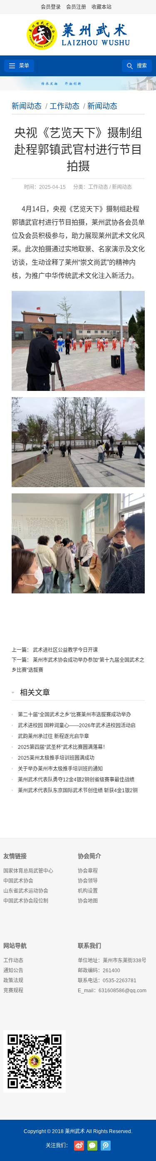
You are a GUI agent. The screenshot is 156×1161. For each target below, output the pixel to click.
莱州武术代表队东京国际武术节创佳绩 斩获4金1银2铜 (78, 790)
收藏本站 (101, 7)
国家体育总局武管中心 (28, 871)
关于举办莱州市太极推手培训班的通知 (60, 769)
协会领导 (88, 881)
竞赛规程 (13, 990)
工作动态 (64, 106)
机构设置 (88, 891)
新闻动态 (27, 106)
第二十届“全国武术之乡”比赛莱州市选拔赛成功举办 (74, 715)
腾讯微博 (106, 1146)
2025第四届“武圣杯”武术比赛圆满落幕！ (63, 747)
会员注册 (76, 7)
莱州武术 (75, 1131)
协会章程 (88, 871)
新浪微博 (79, 1146)
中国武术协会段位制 (25, 901)
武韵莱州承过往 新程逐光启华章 (53, 736)
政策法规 (13, 980)
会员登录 (51, 7)
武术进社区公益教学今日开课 (65, 650)
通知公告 (13, 970)
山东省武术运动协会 (25, 891)
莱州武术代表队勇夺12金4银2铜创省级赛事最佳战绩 (76, 780)
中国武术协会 (18, 881)
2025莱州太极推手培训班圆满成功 (56, 758)
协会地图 (88, 901)
